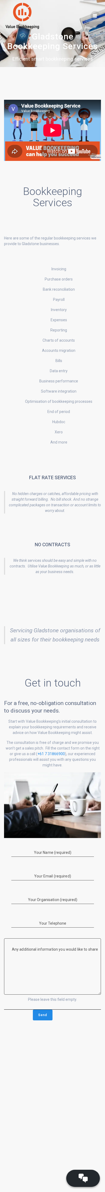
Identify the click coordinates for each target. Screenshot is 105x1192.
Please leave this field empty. (52, 999)
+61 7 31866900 (51, 754)
